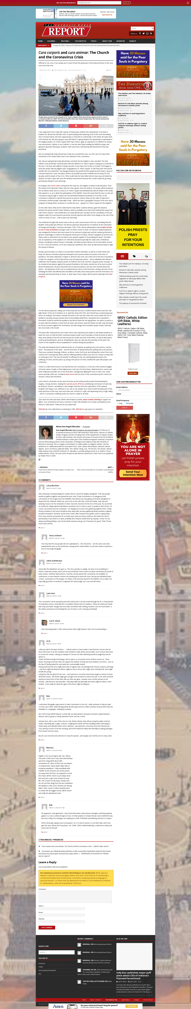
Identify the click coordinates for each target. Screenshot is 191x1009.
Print (109, 70)
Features (65, 41)
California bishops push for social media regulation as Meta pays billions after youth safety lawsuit (133, 278)
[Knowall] (79, 945)
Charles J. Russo (124, 130)
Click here (42, 409)
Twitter (41, 967)
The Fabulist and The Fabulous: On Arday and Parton (134, 94)
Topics (93, 41)
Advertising (125, 1000)
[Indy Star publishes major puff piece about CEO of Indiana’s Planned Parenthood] (134, 956)
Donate (132, 41)
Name (41, 906)
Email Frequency (122, 400)
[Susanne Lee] (79, 971)
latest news (55, 186)
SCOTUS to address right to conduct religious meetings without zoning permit (132, 125)
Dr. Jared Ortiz (124, 118)
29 (132, 120)
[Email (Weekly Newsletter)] (147, 33)
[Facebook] (140, 33)
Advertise (120, 41)
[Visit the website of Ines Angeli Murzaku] (39, 460)
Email (41, 912)
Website (41, 919)
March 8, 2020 (46, 70)
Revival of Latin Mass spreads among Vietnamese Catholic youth (133, 104)
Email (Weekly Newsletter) (47, 970)
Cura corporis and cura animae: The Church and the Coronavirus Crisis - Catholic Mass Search (75, 846)
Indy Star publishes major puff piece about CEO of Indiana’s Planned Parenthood (133, 975)
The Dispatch (80, 41)
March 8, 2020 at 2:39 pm (56, 623)
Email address (122, 387)
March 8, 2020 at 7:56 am (53, 488)
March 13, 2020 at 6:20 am (54, 750)
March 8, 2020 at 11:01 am (56, 538)
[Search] (152, 28)
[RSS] (151, 33)
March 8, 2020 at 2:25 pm (53, 596)
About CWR (107, 41)
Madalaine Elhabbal (125, 108)
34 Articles (86, 427)
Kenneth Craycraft (125, 98)
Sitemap (136, 1000)
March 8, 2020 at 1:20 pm (53, 563)
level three (70, 374)
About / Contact (95, 1000)
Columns (51, 41)
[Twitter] (143, 33)
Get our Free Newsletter (66, 3)
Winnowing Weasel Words (102, 944)
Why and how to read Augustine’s (131, 114)
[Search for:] (141, 28)
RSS (40, 974)
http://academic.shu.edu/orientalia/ (85, 430)
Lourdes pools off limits (75, 384)
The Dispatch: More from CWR (134, 85)
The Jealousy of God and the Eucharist (133, 303)
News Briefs (42, 45)
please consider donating (91, 399)
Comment (42, 889)
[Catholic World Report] (95, 37)
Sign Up (127, 2)
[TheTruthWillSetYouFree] (79, 982)
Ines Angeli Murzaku (60, 70)
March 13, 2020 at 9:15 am (56, 808)
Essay (73, 70)
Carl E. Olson (122, 982)
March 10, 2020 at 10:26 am (54, 699)
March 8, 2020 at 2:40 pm (53, 644)
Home (40, 41)
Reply (43, 528)
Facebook (42, 963)
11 (85, 70)
